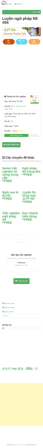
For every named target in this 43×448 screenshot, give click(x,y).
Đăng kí (19, 4)
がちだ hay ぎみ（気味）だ (20, 368)
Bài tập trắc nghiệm (21, 255)
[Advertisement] (21, 69)
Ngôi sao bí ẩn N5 (10, 194)
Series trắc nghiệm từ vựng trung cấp (10, 173)
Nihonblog (10, 444)
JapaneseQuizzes (31, 444)
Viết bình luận (23, 281)
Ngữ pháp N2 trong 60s (31, 169)
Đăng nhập (8, 4)
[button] (34, 12)
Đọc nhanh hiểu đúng (30, 214)
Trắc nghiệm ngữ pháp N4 (11, 216)
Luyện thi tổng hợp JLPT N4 (29, 195)
